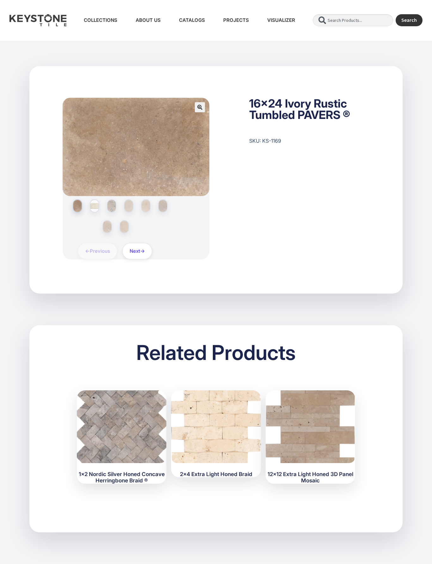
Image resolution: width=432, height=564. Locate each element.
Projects (236, 20)
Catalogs (192, 20)
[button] (200, 107)
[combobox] (353, 20)
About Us (148, 20)
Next (135, 251)
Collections (100, 20)
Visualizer (281, 20)
